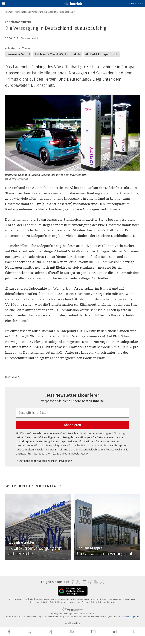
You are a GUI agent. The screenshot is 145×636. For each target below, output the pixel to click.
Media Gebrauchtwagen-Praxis (123, 599)
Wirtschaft (20, 12)
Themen (9, 12)
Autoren (111, 602)
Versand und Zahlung (79, 602)
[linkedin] (72, 631)
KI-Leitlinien (101, 602)
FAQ (92, 602)
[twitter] (30, 631)
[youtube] (83, 582)
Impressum (63, 602)
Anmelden (136, 3)
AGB (9, 599)
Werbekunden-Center (79, 599)
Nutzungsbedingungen (52, 441)
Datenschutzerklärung (29, 445)
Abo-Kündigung (43, 599)
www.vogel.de (132, 617)
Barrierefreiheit (50, 602)
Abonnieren (72, 425)
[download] (115, 631)
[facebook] (9, 631)
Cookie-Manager (20, 599)
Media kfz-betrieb (99, 599)
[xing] (51, 631)
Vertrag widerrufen (59, 599)
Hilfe (32, 599)
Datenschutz (35, 602)
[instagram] (101, 582)
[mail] (93, 631)
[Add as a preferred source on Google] (73, 591)
